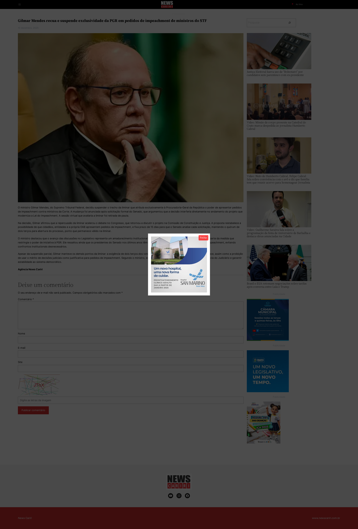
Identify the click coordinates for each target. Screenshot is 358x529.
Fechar (203, 238)
